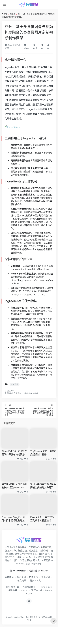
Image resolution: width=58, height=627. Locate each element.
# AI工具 (14, 384)
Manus (24, 590)
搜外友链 (13, 590)
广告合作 (33, 577)
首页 (6, 14)
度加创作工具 (12, 587)
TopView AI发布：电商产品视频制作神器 (43, 453)
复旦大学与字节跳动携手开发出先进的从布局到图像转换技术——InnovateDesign (43, 486)
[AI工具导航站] (29, 4)
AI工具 (12, 14)
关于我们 (45, 577)
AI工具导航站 (27, 617)
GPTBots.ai (36, 590)
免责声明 (21, 577)
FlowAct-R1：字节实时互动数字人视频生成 (42, 519)
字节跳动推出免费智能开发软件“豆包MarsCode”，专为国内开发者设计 (14, 486)
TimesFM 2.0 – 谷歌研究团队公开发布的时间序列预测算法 (15, 453)
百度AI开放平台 (30, 587)
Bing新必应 (46, 587)
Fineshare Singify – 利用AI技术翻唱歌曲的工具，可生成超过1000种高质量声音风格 (15, 519)
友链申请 (9, 577)
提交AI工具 (35, 580)
